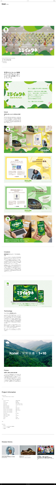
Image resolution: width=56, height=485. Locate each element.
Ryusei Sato (17, 402)
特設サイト (5, 425)
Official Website (5, 62)
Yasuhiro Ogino (18, 400)
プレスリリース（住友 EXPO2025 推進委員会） (9, 426)
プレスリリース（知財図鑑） (7, 427)
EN (27, 0)
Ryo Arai (17, 401)
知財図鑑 (5, 428)
